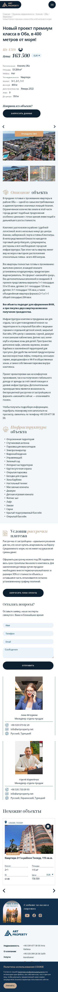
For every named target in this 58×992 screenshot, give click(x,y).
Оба (46, 14)
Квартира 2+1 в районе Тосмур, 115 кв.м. (29, 857)
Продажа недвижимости (23, 14)
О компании (10, 951)
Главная (6, 14)
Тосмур (19, 823)
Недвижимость (11, 945)
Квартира (7, 16)
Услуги (7, 957)
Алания (39, 14)
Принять (10, 986)
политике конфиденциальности (31, 972)
